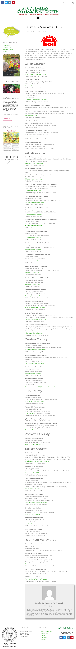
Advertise (43, 639)
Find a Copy (44, 633)
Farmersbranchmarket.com (34, 202)
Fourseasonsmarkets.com (33, 214)
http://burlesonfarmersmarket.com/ (37, 461)
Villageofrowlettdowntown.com (35, 319)
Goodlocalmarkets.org (32, 272)
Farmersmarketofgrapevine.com (36, 502)
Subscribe (44, 637)
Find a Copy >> (7, 46)
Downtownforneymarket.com (35, 430)
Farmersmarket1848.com (33, 473)
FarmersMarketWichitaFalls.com (36, 579)
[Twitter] (6, 2)
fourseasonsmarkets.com (33, 226)
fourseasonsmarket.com (33, 249)
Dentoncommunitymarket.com (35, 350)
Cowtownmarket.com (32, 489)
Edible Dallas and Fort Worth (49, 603)
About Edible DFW (46, 631)
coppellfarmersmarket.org (34, 163)
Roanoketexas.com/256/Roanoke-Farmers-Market (42, 387)
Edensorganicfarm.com (33, 191)
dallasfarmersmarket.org (33, 179)
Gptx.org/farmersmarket (33, 296)
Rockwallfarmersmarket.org (34, 444)
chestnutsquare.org (31, 115)
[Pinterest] (13, 2)
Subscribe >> (7, 48)
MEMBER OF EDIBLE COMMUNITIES (66, 632)
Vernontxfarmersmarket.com (35, 564)
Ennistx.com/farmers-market (35, 401)
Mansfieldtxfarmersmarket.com (35, 524)
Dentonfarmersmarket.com (34, 363)
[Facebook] (2, 2)
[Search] (73, 3)
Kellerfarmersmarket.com (33, 514)
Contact (43, 635)
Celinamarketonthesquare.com (35, 74)
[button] (38, 17)
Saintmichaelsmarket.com (34, 333)
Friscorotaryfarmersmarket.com (36, 100)
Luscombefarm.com (32, 137)
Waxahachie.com (31, 413)
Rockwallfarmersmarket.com (35, 307)
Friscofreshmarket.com (33, 86)
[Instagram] (9, 2)
